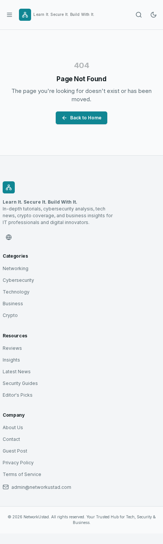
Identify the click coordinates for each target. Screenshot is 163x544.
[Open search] (139, 15)
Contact (11, 439)
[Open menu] (9, 15)
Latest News (17, 371)
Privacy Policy (18, 462)
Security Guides (20, 383)
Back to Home (86, 118)
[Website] (9, 237)
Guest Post (15, 451)
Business (13, 303)
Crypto (10, 315)
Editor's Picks (18, 395)
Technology (16, 292)
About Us (13, 427)
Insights (11, 360)
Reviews (12, 348)
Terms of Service (22, 474)
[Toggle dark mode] (153, 15)
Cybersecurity (18, 280)
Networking (15, 268)
